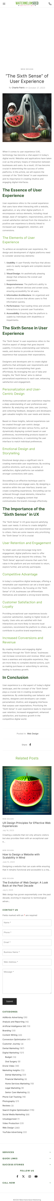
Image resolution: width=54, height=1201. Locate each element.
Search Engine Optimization (16, 1110)
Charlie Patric (18, 87)
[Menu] (4, 3)
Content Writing (10, 1035)
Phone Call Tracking (12, 1097)
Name (7, 922)
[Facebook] (30, 744)
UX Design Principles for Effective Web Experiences (27, 824)
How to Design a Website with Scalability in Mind (21, 856)
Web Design (27, 69)
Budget (8, 1057)
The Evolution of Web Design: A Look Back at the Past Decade (25, 884)
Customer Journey (11, 1044)
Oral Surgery (11, 1061)
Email (7, 942)
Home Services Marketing (17, 1083)
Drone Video (8, 1066)
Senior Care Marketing (15, 1092)
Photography (9, 1101)
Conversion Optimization (14, 1039)
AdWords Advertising (13, 1017)
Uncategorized (10, 1119)
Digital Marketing (11, 1052)
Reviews (6, 1105)
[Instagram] (29, 1177)
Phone (7, 932)
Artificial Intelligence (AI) (14, 1026)
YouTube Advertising (12, 1132)
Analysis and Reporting (13, 1021)
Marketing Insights (11, 1070)
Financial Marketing (14, 1079)
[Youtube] (36, 1177)
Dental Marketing (11, 1048)
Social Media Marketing (14, 1114)
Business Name (12, 952)
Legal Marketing (12, 1088)
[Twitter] (23, 1177)
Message (9, 972)
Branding (7, 1030)
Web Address (11, 962)
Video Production (11, 1123)
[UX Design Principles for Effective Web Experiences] (27, 790)
